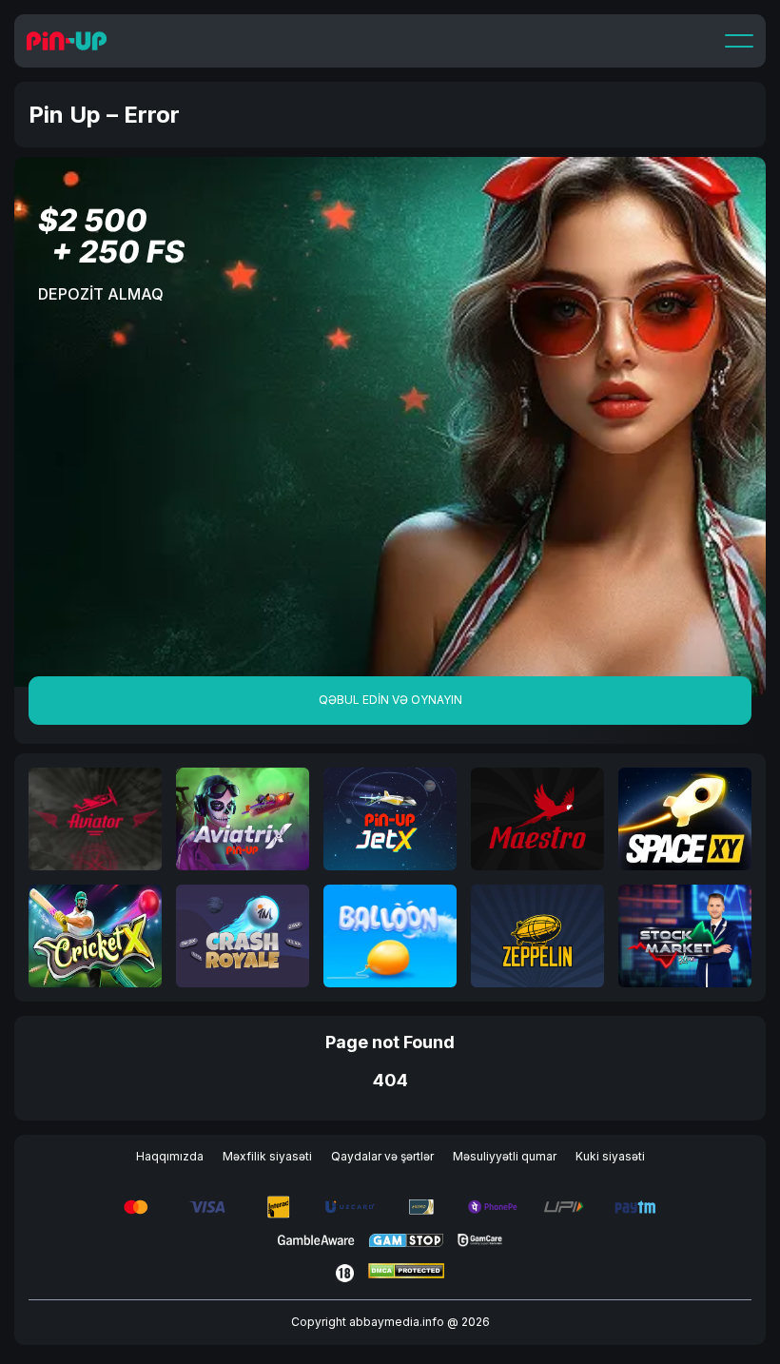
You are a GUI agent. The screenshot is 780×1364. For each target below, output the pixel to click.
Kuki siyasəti (610, 1156)
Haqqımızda (170, 1156)
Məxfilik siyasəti (267, 1156)
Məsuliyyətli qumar (504, 1156)
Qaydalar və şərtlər (382, 1156)
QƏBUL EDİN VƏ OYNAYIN (390, 699)
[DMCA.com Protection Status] (406, 1273)
